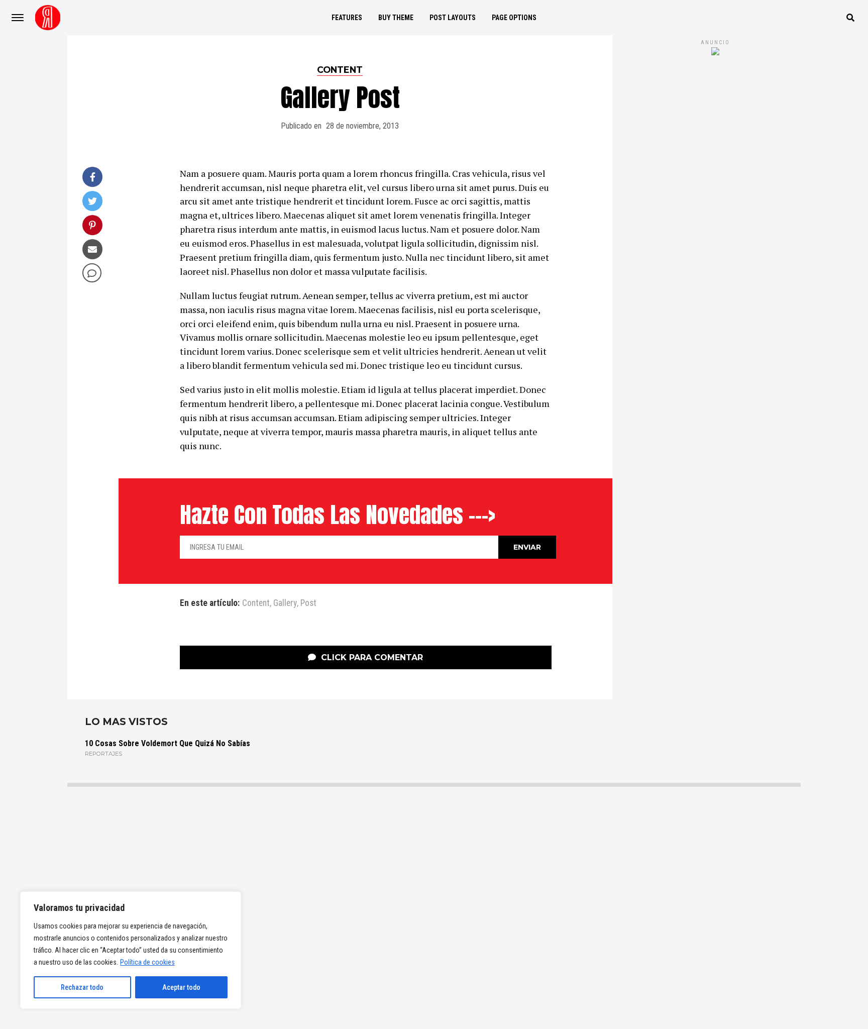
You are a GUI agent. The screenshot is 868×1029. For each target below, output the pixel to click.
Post (308, 603)
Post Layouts (452, 18)
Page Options (514, 18)
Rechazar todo (82, 987)
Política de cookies (147, 962)
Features (347, 18)
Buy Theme (395, 18)
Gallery (285, 603)
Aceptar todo (181, 987)
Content (256, 603)
